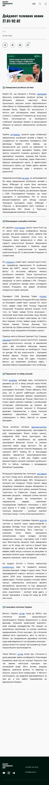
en (34, 4)
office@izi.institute (30, 772)
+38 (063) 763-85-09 (31, 767)
